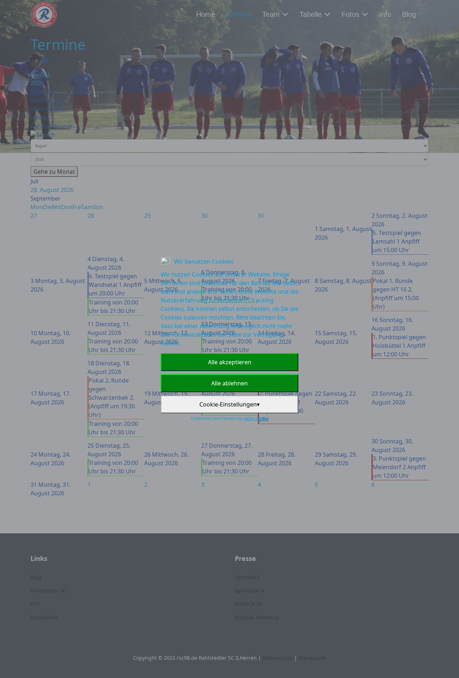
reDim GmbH (255, 418)
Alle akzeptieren (229, 362)
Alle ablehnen (229, 383)
